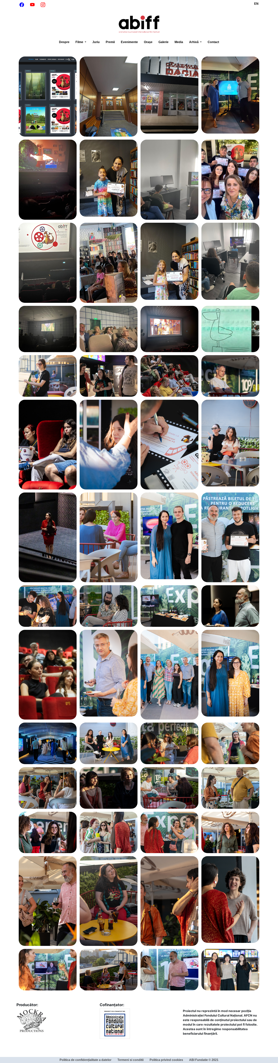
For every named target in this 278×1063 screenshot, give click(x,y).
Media (179, 42)
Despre (64, 42)
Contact (213, 42)
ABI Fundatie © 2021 (203, 1059)
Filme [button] (79, 42)
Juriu (96, 42)
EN (256, 3)
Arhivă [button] (194, 42)
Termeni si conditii (130, 1059)
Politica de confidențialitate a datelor (85, 1059)
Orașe (148, 42)
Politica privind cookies (166, 1059)
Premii (110, 42)
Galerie (163, 42)
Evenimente (129, 42)
